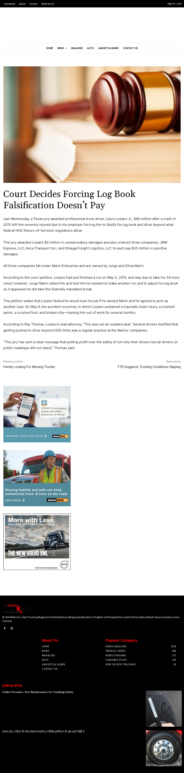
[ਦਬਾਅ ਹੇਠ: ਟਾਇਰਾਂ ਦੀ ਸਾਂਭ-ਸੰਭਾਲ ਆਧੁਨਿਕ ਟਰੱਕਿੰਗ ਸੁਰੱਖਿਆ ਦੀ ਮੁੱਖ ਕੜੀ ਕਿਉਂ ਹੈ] (164, 748)
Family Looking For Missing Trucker (29, 367)
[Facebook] (4, 628)
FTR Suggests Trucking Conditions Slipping (149, 367)
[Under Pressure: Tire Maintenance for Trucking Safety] (164, 709)
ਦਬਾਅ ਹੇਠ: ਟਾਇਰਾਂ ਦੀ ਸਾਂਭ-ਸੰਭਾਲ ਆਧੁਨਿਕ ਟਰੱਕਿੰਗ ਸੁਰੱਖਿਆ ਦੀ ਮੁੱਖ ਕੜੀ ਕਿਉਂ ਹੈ (43, 731)
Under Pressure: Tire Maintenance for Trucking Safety (37, 692)
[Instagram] (11, 628)
